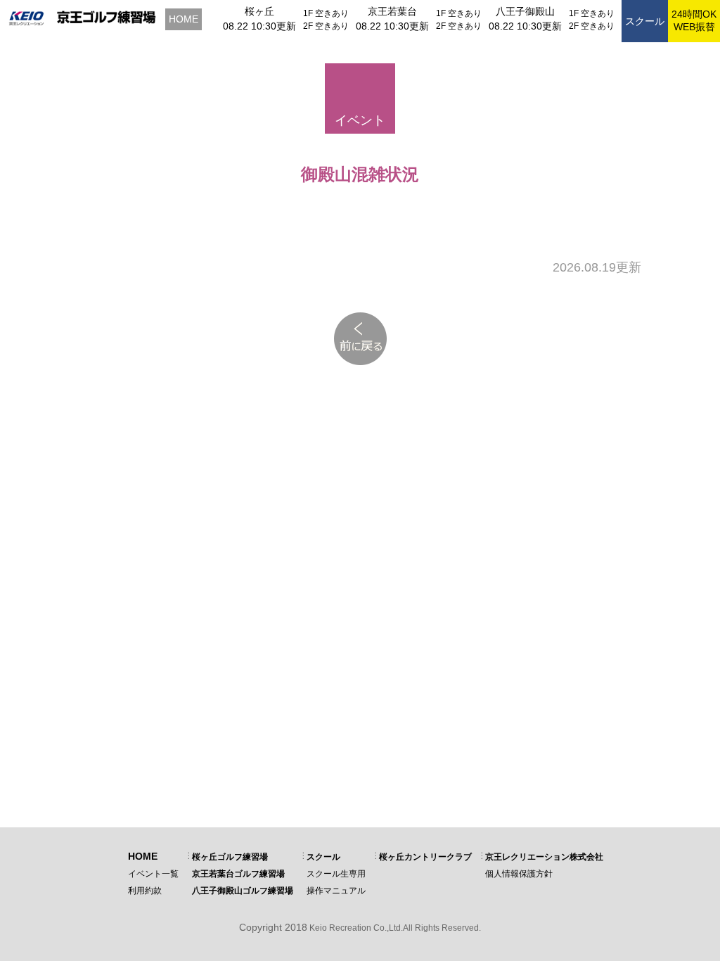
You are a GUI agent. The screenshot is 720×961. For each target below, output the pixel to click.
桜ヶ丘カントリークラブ (425, 857)
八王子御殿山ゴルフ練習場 (242, 891)
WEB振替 (693, 20)
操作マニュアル (336, 891)
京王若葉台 (392, 11)
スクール (644, 21)
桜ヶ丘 (259, 11)
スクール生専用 (336, 874)
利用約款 (145, 891)
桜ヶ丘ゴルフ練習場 (230, 857)
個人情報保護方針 (519, 874)
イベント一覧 (153, 874)
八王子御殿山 (525, 11)
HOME (183, 19)
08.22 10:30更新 (259, 26)
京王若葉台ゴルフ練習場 (238, 874)
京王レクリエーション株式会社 (544, 857)
